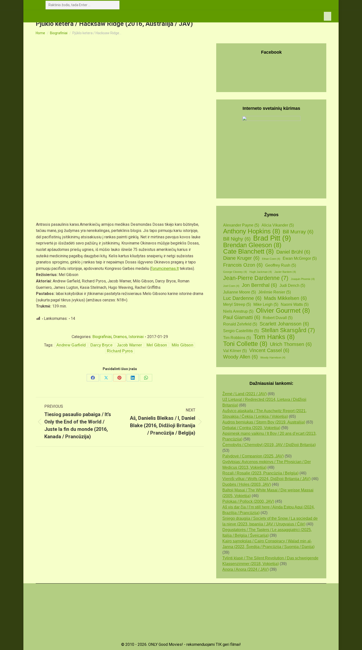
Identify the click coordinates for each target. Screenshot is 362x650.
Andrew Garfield (71, 345)
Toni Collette (245, 344)
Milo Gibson (182, 345)
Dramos (120, 336)
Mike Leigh (265, 304)
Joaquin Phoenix (303, 278)
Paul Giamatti (241, 317)
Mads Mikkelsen (285, 298)
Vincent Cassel (269, 350)
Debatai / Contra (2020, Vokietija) (251, 428)
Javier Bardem (285, 271)
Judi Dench (292, 285)
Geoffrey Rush (280, 265)
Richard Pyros (120, 351)
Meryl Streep (237, 304)
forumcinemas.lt (165, 268)
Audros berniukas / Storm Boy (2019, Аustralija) (263, 422)
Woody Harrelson (272, 357)
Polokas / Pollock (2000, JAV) (248, 501)
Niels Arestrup (238, 311)
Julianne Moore (239, 292)
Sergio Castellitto (241, 331)
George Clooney (235, 271)
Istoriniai (136, 336)
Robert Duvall (278, 318)
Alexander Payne (241, 225)
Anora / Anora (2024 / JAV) (245, 569)
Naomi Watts (295, 304)
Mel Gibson (157, 345)
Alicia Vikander (278, 225)
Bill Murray (298, 231)
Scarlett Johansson (284, 323)
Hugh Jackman (260, 271)
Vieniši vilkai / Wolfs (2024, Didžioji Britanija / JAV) (266, 479)
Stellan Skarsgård (288, 330)
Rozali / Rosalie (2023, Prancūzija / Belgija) (260, 473)
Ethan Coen (271, 258)
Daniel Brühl (293, 252)
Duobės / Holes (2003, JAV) (246, 484)
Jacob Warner (129, 345)
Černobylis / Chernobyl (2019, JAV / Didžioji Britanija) (269, 445)
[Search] (114, 5)
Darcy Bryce (101, 345)
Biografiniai (102, 336)
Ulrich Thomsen (291, 344)
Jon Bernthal (259, 285)
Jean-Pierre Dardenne (255, 278)
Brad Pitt (272, 238)
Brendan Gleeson (252, 245)
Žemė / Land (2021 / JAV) (244, 394)
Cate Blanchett (248, 251)
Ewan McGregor (300, 258)
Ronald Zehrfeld (240, 324)
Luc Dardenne (242, 298)
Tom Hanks (274, 337)
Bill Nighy (237, 239)
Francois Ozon (243, 265)
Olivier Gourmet (283, 310)
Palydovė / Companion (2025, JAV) (253, 456)
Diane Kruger (241, 258)
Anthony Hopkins (251, 231)
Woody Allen (240, 356)
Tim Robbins (237, 338)
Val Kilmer (235, 351)
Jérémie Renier (274, 292)
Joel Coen (231, 285)
